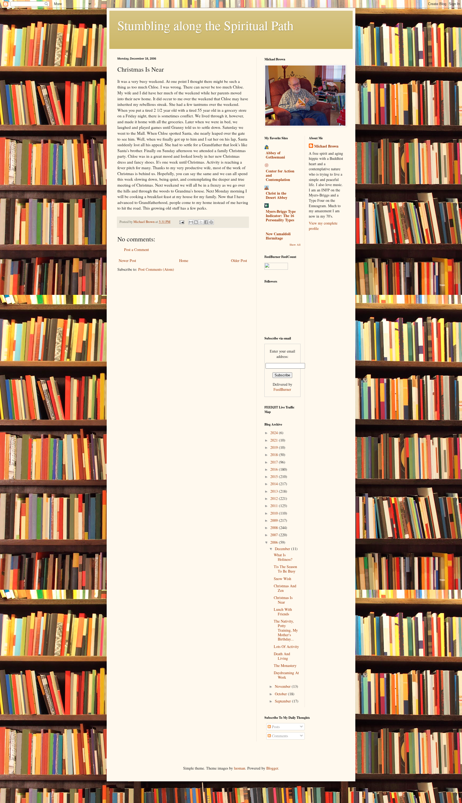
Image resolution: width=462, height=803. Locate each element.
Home (183, 260)
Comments (279, 735)
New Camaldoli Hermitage (278, 236)
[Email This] (191, 222)
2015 (274, 476)
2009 (274, 520)
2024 (274, 432)
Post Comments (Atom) (156, 269)
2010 (274, 513)
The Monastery (285, 665)
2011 (274, 505)
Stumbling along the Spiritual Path (205, 25)
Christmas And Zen (285, 588)
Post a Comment (136, 249)
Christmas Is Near (283, 600)
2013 (274, 491)
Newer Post (127, 260)
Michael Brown (326, 146)
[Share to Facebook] (206, 222)
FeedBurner (282, 389)
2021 (274, 440)
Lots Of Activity (286, 646)
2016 (274, 469)
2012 (274, 498)
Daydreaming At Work (286, 675)
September (283, 701)
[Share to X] (201, 222)
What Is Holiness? (283, 557)
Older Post (239, 260)
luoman (239, 768)
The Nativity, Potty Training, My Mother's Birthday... (286, 630)
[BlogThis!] (196, 222)
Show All (295, 244)
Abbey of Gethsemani (275, 155)
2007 (274, 534)
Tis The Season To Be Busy (285, 569)
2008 (274, 527)
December (283, 548)
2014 (274, 483)
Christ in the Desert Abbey (276, 195)
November (283, 686)
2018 (274, 454)
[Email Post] (181, 221)
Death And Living (282, 656)
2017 (274, 462)
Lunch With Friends (283, 611)
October (281, 693)
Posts (275, 726)
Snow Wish (282, 578)
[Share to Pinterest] (211, 222)
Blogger (272, 768)
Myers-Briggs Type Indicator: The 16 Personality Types (281, 216)
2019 (274, 447)
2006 (274, 542)
